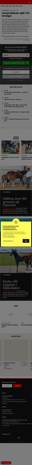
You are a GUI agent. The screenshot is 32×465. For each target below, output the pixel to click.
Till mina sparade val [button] (8, 240)
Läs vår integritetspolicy (9, 236)
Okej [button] (26, 241)
